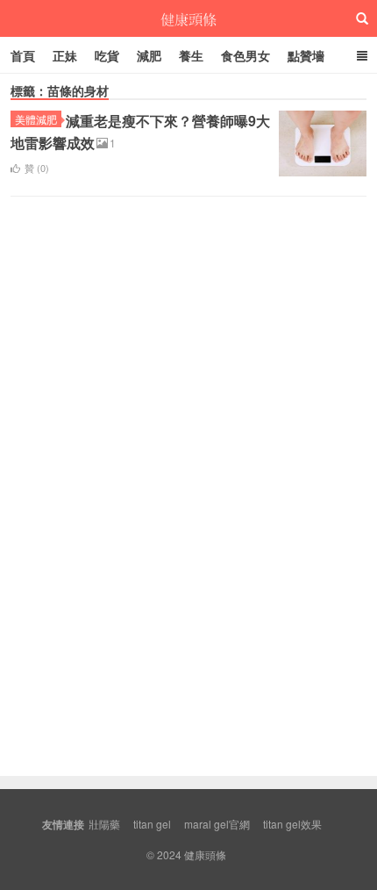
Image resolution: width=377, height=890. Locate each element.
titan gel (152, 823)
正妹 (65, 55)
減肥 (149, 55)
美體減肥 (36, 118)
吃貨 (107, 55)
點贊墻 (306, 55)
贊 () (37, 168)
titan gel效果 (292, 823)
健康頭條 (188, 18)
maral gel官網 (217, 823)
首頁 (23, 55)
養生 (191, 55)
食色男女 (245, 55)
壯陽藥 (104, 823)
